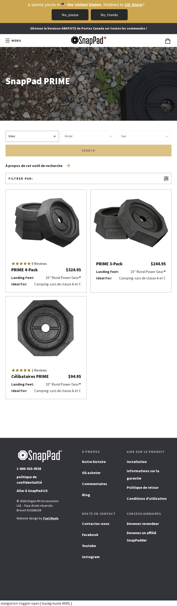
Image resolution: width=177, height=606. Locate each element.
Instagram (91, 558)
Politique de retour (143, 487)
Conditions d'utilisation (147, 498)
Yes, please (70, 14)
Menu (17, 41)
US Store (133, 5)
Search (88, 150)
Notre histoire (94, 461)
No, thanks (109, 14)
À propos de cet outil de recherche (34, 165)
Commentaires (94, 483)
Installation (137, 461)
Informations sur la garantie (143, 474)
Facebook (90, 536)
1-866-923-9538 (29, 468)
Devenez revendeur (143, 523)
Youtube (89, 547)
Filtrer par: (21, 178)
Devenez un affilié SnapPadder (141, 536)
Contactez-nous (95, 523)
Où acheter (91, 472)
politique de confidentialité (29, 479)
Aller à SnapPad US (32, 492)
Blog (86, 494)
